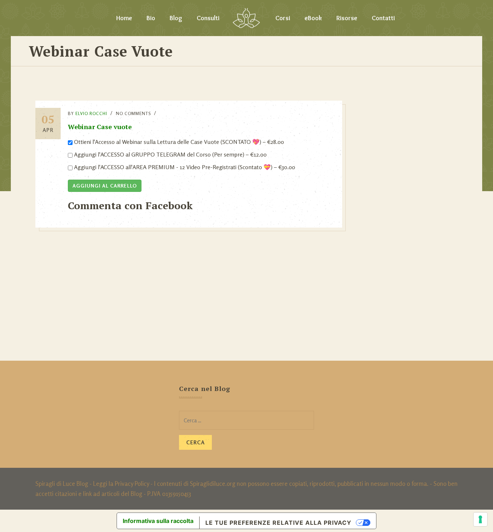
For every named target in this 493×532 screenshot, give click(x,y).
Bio (151, 18)
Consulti (208, 18)
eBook (313, 18)
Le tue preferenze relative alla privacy (278, 522)
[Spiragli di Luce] (246, 18)
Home (124, 18)
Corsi (282, 18)
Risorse (346, 18)
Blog (176, 18)
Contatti (383, 18)
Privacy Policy (132, 483)
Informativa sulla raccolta (158, 520)
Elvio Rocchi (91, 113)
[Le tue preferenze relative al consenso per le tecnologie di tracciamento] (480, 519)
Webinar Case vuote (100, 126)
